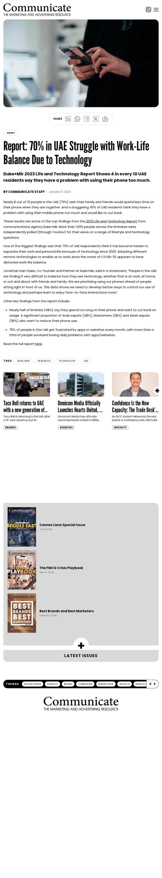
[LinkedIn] (68, 119)
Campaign (85, 684)
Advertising (32, 684)
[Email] (105, 119)
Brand (68, 684)
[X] (95, 119)
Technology (67, 361)
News (11, 132)
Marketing (105, 684)
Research (44, 361)
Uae (86, 361)
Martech (142, 684)
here (38, 344)
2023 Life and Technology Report (111, 221)
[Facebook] (86, 119)
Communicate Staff (26, 192)
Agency (52, 684)
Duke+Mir (23, 361)
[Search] (148, 9)
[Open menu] (156, 9)
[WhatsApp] (77, 119)
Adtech (124, 684)
